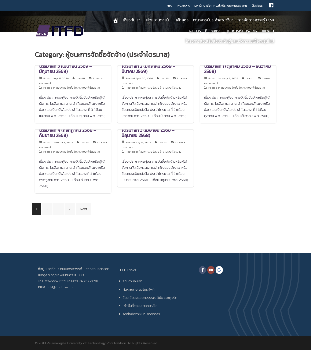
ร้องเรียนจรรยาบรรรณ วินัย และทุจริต (150, 297)
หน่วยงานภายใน (157, 20)
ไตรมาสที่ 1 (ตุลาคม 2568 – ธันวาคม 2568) (237, 69)
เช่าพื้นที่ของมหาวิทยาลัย (140, 305)
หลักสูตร (182, 20)
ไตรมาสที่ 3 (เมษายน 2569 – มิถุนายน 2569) (65, 69)
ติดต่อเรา (258, 5)
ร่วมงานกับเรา (132, 281)
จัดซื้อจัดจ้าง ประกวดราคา (141, 314)
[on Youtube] (211, 270)
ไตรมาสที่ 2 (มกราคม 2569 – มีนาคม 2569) (148, 69)
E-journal (213, 31)
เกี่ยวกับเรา (131, 20)
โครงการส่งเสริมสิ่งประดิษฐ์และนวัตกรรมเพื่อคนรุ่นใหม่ (230, 41)
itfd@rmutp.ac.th (60, 287)
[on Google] (219, 270)
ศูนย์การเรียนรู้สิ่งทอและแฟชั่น (250, 31)
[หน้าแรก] (115, 20)
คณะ (170, 5)
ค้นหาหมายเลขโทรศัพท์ (138, 289)
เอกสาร (195, 31)
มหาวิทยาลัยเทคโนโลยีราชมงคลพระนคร (221, 5)
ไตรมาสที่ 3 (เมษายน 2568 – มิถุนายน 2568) (148, 133)
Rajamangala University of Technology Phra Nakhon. (87, 343)
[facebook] (271, 5)
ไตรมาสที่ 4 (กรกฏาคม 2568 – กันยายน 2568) (67, 133)
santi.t (81, 78)
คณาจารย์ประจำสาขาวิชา (213, 20)
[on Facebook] (202, 270)
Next (83, 209)
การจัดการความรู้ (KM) (256, 20)
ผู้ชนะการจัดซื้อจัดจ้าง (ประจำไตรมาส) (78, 88)
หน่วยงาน (184, 5)
